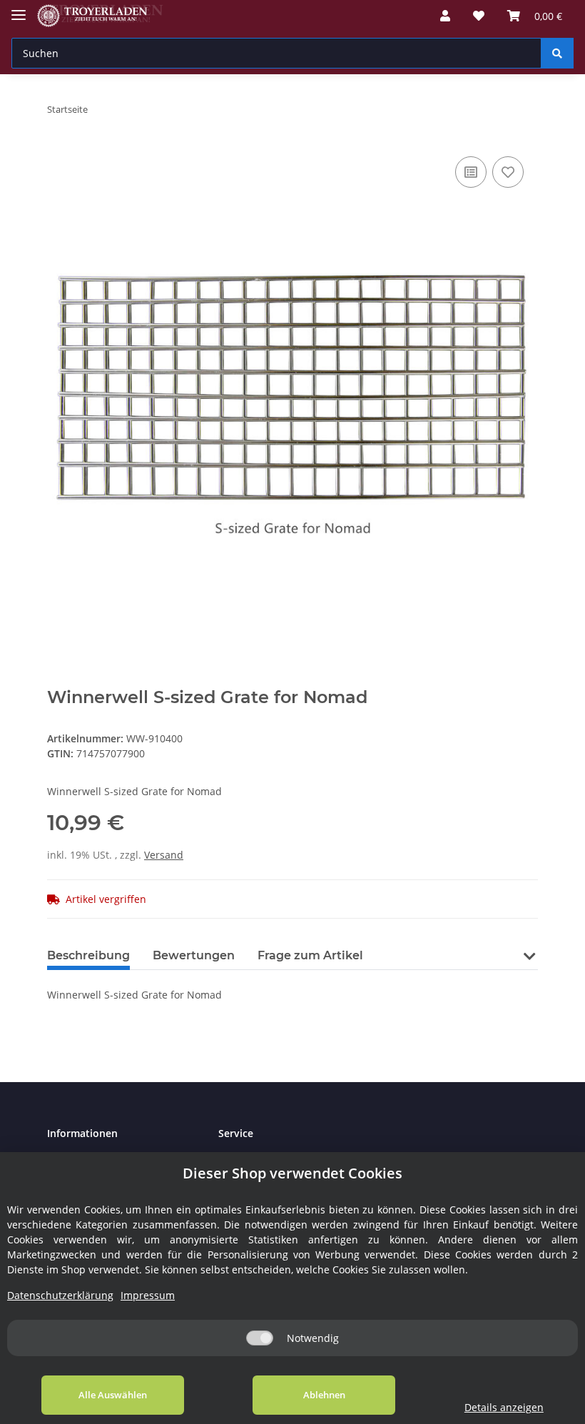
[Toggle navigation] (18, 9)
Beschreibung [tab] (88, 955)
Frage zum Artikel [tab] (310, 955)
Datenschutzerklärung (60, 1295)
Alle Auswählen (112, 1394)
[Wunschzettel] (479, 15)
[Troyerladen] (100, 16)
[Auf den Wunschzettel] (508, 172)
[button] (445, 15)
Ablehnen (324, 1394)
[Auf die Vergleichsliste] (471, 172)
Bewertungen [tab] (194, 955)
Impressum (148, 1295)
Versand (163, 855)
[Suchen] (557, 53)
